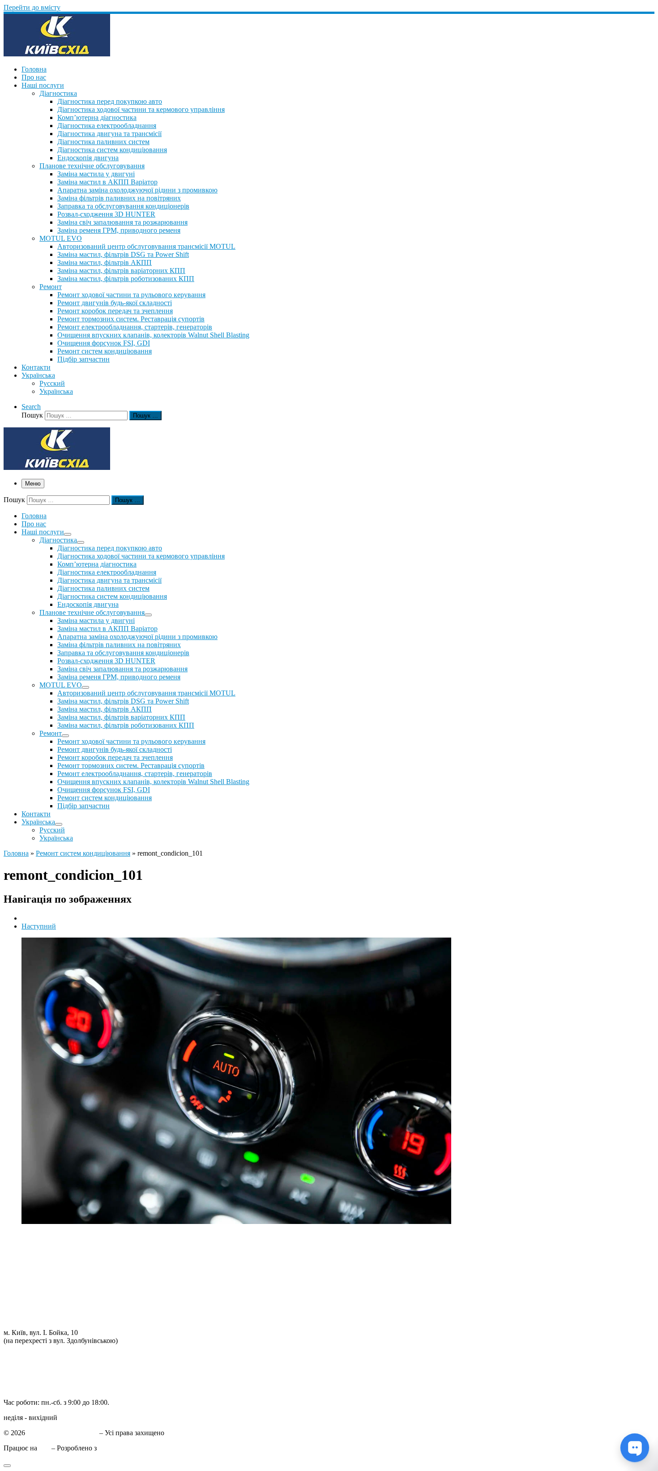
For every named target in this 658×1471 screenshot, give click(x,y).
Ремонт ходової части (36, 1245)
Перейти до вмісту (32, 7)
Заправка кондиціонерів (40, 1285)
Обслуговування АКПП (40, 1253)
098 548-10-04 (25, 1356)
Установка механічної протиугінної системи (71, 1309)
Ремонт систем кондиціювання (83, 853)
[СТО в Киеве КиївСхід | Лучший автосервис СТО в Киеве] (57, 54)
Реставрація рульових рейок (46, 1269)
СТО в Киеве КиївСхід (62, 1433)
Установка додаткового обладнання (58, 1301)
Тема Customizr (121, 1448)
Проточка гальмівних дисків (47, 1261)
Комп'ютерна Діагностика (43, 1317)
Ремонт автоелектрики (38, 1293)
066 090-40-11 (24, 1364)
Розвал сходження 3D (36, 1277)
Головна (16, 853)
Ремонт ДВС (23, 1237)
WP (44, 1448)
